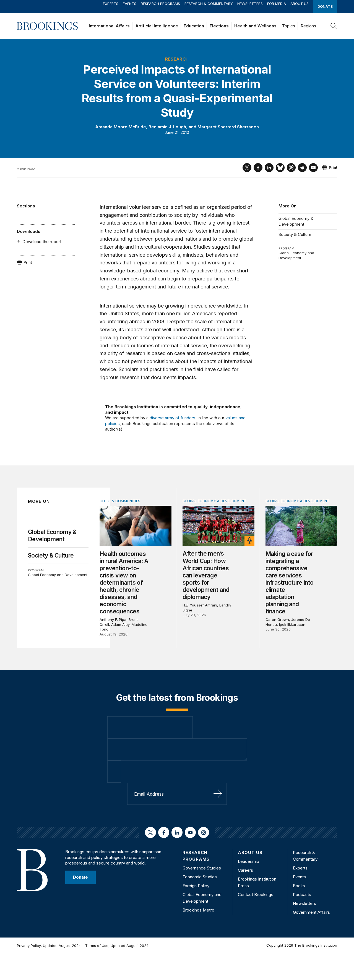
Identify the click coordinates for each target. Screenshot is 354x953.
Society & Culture (294, 234)
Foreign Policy (196, 885)
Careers (245, 870)
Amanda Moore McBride (120, 126)
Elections (219, 25)
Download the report (41, 241)
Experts (110, 3)
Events (129, 3)
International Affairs (109, 25)
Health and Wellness (255, 25)
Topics (288, 25)
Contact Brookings (255, 894)
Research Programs (160, 3)
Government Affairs (311, 912)
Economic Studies (200, 876)
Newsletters (250, 3)
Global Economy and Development (296, 255)
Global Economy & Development (295, 221)
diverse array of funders (172, 417)
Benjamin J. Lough (167, 126)
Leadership (248, 861)
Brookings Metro (198, 910)
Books (299, 885)
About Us (299, 3)
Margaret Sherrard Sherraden (228, 126)
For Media (276, 3)
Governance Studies (202, 868)
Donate (325, 6)
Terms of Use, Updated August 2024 (117, 945)
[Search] (333, 26)
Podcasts (302, 894)
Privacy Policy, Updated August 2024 (49, 945)
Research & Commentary (208, 3)
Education (194, 25)
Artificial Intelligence (156, 25)
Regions (308, 25)
